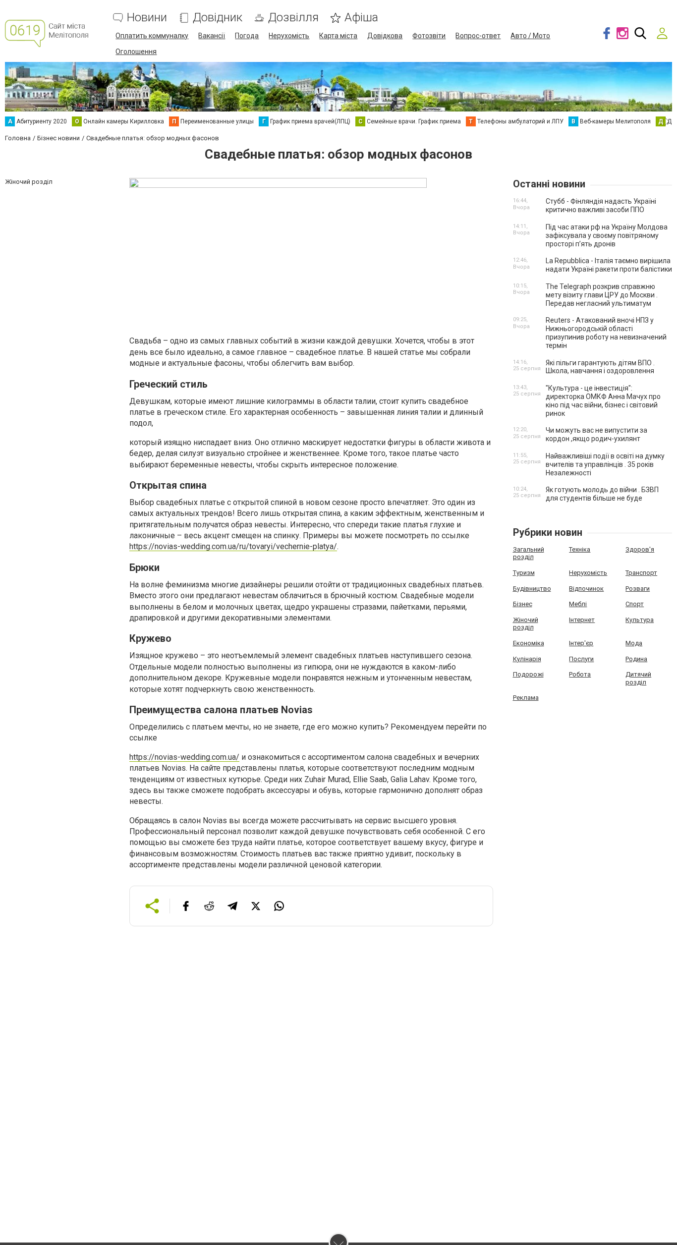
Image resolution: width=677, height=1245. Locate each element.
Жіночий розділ (525, 623)
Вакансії (211, 36)
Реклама (526, 697)
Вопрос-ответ (478, 36)
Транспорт (641, 572)
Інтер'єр (581, 643)
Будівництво (532, 588)
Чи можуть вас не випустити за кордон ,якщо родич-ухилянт (596, 434)
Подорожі (528, 674)
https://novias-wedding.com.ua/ (184, 757)
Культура (639, 619)
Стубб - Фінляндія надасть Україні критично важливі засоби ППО (601, 205)
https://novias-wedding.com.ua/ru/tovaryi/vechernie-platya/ (233, 546)
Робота (580, 674)
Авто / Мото (530, 36)
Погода (247, 36)
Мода (633, 643)
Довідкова (384, 36)
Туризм (524, 572)
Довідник (217, 17)
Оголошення (136, 52)
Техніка (579, 549)
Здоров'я (639, 549)
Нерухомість (289, 36)
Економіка (528, 643)
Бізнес (522, 604)
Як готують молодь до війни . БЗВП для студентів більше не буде (602, 494)
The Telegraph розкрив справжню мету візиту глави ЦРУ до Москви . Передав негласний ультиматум (602, 295)
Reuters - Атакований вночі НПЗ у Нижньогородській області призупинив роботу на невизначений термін (606, 332)
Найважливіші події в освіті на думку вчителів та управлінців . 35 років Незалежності (605, 464)
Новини (147, 17)
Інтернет (582, 619)
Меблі (578, 604)
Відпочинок (586, 588)
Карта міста (338, 36)
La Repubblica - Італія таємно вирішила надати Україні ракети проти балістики (609, 265)
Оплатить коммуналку (151, 36)
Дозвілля (293, 17)
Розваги (637, 588)
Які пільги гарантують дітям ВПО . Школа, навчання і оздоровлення (600, 367)
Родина (636, 659)
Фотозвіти (429, 36)
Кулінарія (527, 659)
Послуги (581, 659)
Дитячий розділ (638, 678)
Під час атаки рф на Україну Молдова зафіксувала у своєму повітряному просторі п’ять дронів (607, 235)
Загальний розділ (528, 553)
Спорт (634, 604)
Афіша (361, 17)
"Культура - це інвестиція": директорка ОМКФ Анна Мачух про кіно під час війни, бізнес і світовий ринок (603, 400)
